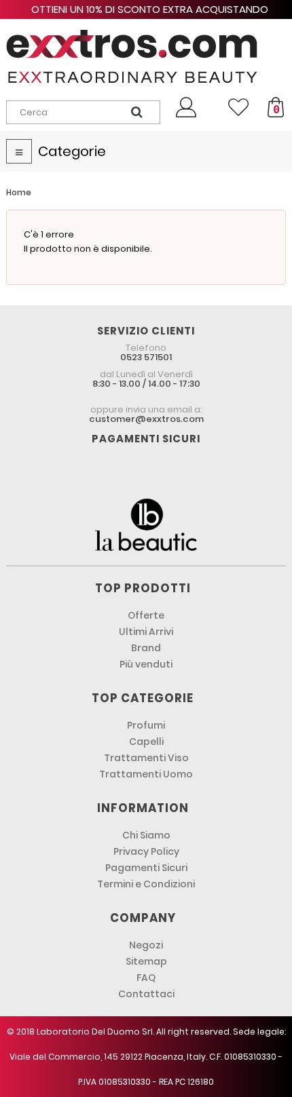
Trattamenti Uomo (146, 774)
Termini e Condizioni (146, 884)
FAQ (146, 977)
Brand (146, 648)
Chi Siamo (146, 835)
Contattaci (146, 994)
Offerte (146, 615)
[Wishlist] (238, 107)
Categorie (72, 151)
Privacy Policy (146, 851)
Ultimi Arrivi (146, 631)
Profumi (146, 725)
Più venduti (146, 664)
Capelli (146, 741)
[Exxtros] (146, 56)
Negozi (146, 945)
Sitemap (146, 961)
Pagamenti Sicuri (146, 867)
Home (18, 192)
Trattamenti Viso (146, 758)
